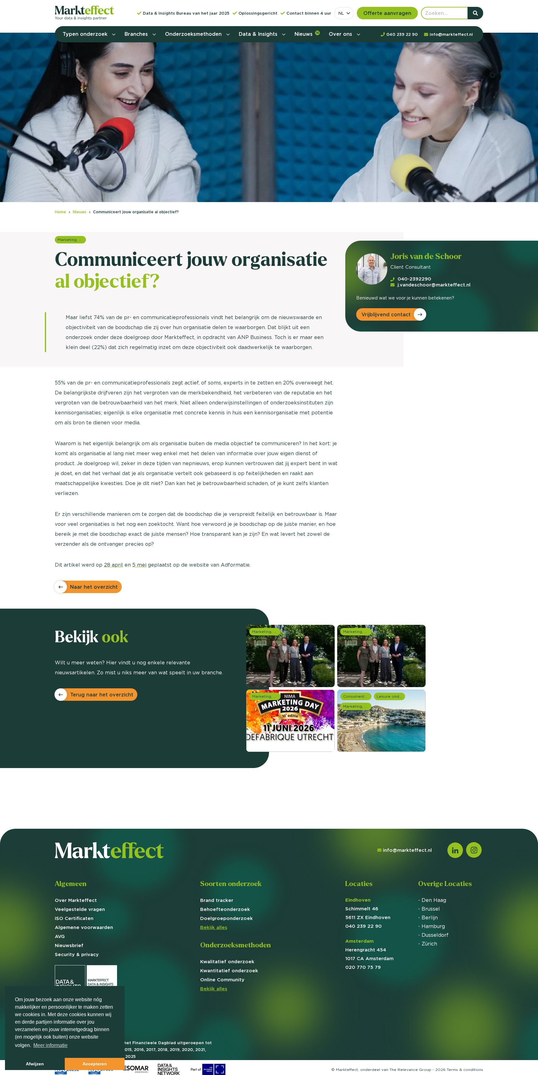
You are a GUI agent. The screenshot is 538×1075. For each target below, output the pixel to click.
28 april (113, 565)
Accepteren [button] (95, 1063)
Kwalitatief (227, 961)
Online (222, 980)
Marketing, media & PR (72, 239)
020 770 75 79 (363, 967)
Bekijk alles (213, 927)
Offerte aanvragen (387, 13)
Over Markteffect (76, 900)
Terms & (465, 1069)
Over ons (341, 34)
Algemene (84, 927)
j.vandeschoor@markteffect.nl (434, 285)
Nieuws (307, 34)
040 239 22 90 (363, 926)
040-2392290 (414, 279)
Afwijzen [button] (35, 1063)
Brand (216, 900)
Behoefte (225, 909)
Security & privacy (77, 954)
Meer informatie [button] (50, 1045)
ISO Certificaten (74, 918)
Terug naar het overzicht (101, 694)
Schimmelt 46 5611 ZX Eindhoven (367, 908)
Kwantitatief (229, 971)
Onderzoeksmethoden (194, 34)
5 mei (139, 565)
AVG (60, 936)
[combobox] (344, 13)
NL (341, 13)
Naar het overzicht (94, 587)
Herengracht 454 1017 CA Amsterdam (369, 949)
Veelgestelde (80, 909)
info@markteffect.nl (407, 850)
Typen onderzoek (86, 34)
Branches (137, 34)
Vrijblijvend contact (386, 314)
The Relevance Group (410, 1069)
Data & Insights (259, 34)
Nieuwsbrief (69, 945)
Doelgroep (226, 918)
